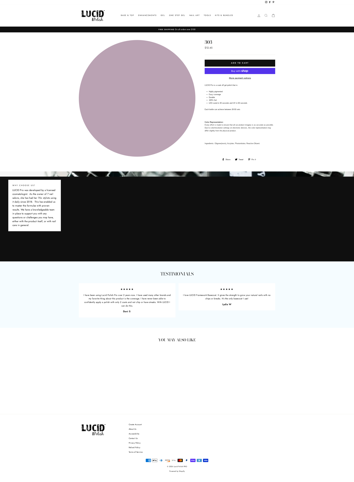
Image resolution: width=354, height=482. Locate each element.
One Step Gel (177, 15)
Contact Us (133, 438)
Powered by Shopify (177, 471)
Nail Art (194, 15)
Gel (163, 15)
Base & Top (127, 15)
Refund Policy (134, 447)
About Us (132, 429)
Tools (207, 15)
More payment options (240, 78)
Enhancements (147, 15)
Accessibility (134, 433)
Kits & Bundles (224, 15)
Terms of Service (136, 452)
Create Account (135, 424)
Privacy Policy (135, 442)
